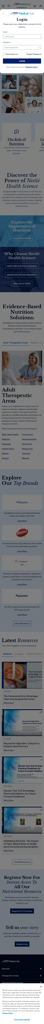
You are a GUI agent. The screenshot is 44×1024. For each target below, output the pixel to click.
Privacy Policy (7, 1013)
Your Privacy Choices (22, 1019)
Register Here (32, 67)
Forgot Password (33, 54)
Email (5, 32)
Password (6, 42)
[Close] (3, 13)
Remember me (12, 54)
